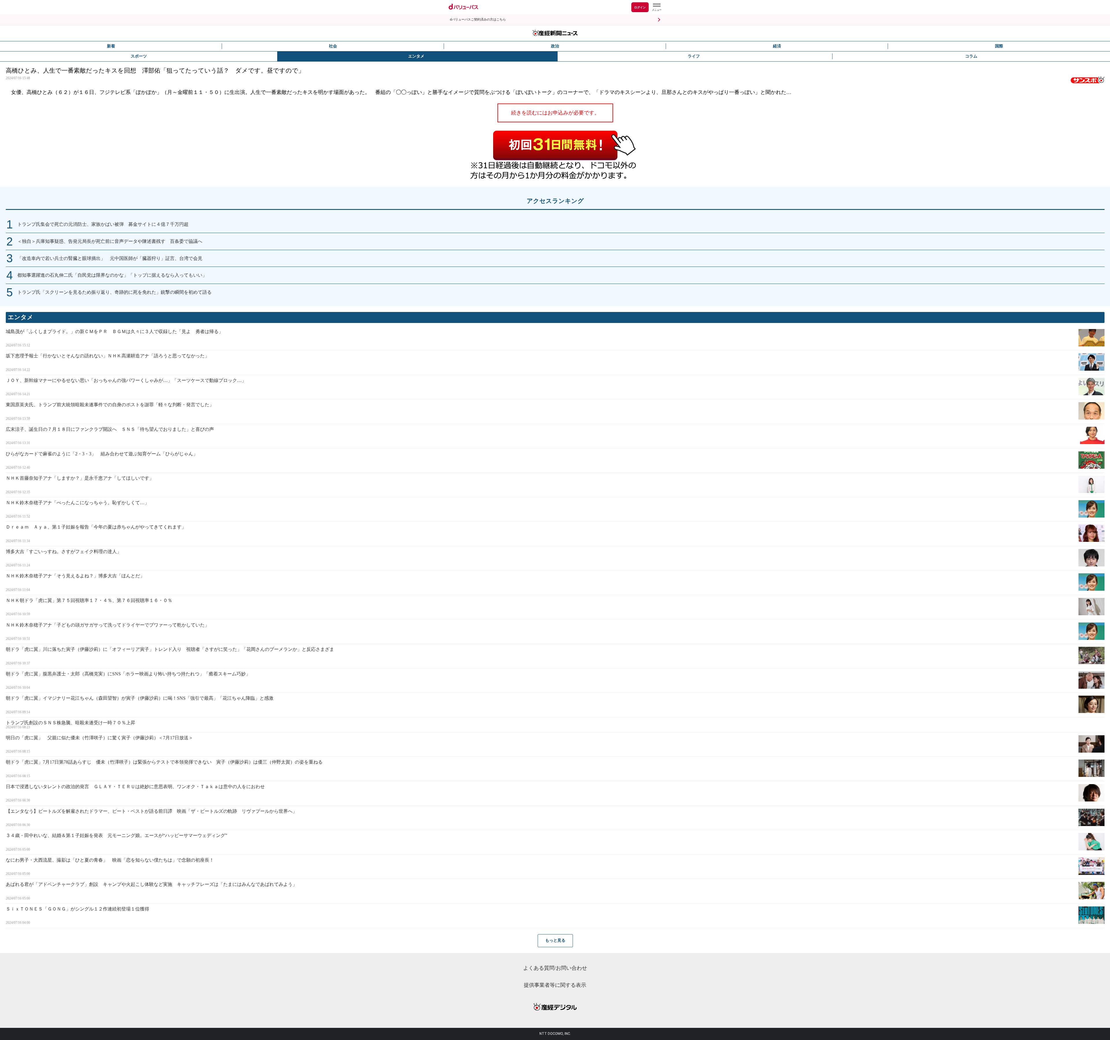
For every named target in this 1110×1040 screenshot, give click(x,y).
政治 (555, 46)
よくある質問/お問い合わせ (555, 968)
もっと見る (555, 940)
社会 (333, 46)
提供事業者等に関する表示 (555, 985)
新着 (111, 46)
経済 (777, 46)
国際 (999, 46)
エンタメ (416, 56)
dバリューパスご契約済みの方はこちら (478, 19)
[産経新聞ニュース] (555, 33)
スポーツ (139, 56)
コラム (971, 56)
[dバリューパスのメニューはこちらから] (656, 8)
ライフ (694, 56)
